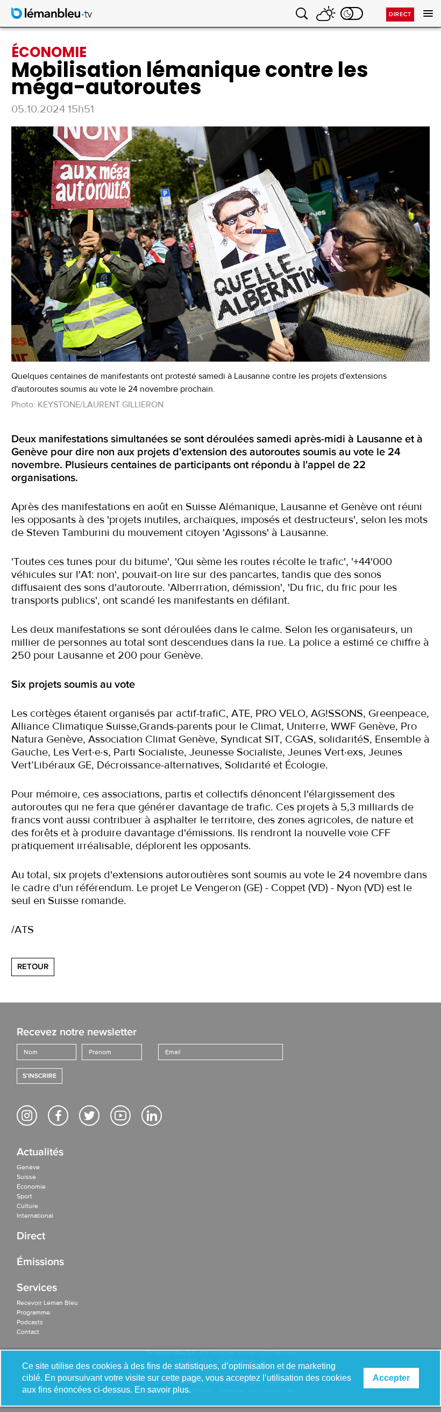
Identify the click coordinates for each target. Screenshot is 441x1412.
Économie (31, 1186)
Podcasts (30, 1322)
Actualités (40, 1153)
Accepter (391, 1377)
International (35, 1215)
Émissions (40, 1262)
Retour (32, 966)
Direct (400, 14)
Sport (24, 1196)
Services (37, 1288)
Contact (28, 1332)
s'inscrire (39, 1076)
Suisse (26, 1177)
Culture (27, 1206)
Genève (28, 1167)
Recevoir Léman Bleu (47, 1302)
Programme (33, 1312)
